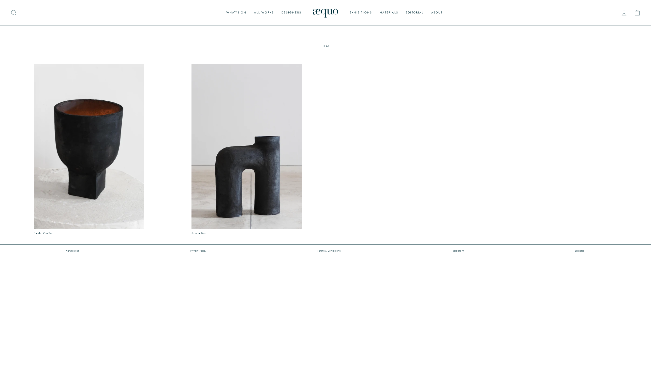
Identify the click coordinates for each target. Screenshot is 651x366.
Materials (389, 12)
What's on (236, 12)
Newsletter (72, 251)
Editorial (415, 12)
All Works (264, 12)
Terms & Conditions (329, 251)
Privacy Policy (198, 251)
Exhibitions (361, 12)
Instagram (457, 251)
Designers (291, 12)
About (437, 12)
